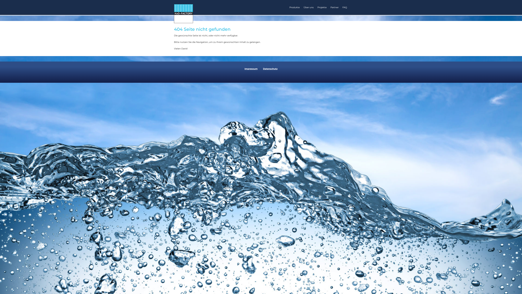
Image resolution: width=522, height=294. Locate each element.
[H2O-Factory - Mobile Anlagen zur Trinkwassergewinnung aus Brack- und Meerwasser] (183, 7)
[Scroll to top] (516, 288)
